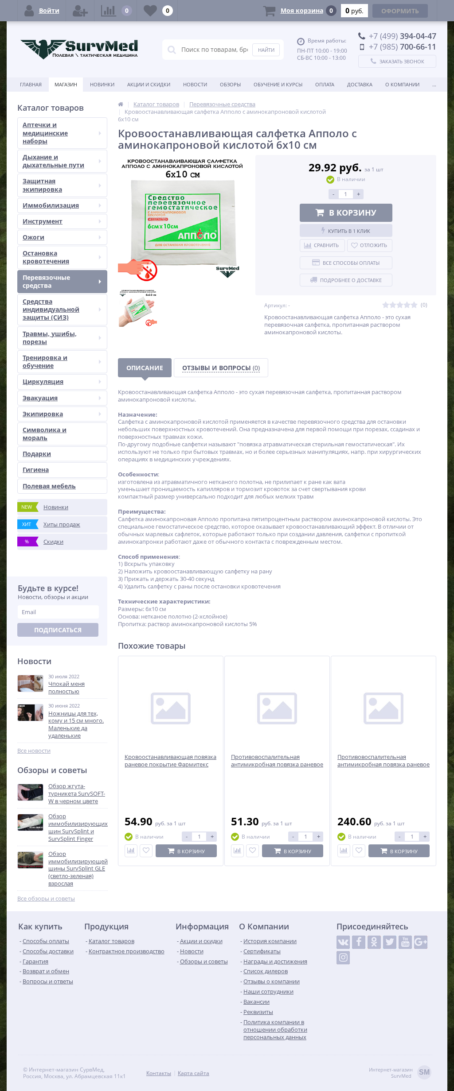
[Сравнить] (131, 850)
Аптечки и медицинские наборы (45, 132)
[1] (385, 305)
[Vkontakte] (343, 942)
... (434, 84)
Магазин (66, 84)
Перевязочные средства (46, 281)
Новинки (102, 84)
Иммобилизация (51, 205)
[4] (407, 305)
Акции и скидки (148, 84)
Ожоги (33, 237)
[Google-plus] (420, 942)
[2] (392, 305)
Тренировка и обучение (45, 361)
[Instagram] (343, 957)
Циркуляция (43, 381)
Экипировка (43, 414)
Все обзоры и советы (46, 898)
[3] (399, 305)
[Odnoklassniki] (374, 942)
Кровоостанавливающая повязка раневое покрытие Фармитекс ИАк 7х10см (170, 764)
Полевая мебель (49, 486)
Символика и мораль (45, 434)
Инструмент (43, 221)
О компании (402, 84)
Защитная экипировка (42, 185)
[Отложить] (146, 850)
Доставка (359, 84)
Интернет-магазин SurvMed (399, 1073)
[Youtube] (405, 942)
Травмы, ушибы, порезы (50, 337)
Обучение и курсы (278, 84)
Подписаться (58, 630)
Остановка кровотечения (46, 257)
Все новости (34, 750)
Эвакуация (40, 398)
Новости (195, 84)
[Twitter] (389, 942)
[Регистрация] (80, 10)
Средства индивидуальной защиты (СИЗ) (51, 309)
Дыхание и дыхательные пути (53, 161)
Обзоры (230, 84)
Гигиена (36, 469)
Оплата (324, 84)
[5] (414, 305)
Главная (31, 84)
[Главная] (120, 104)
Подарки (37, 453)
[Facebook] (358, 942)
